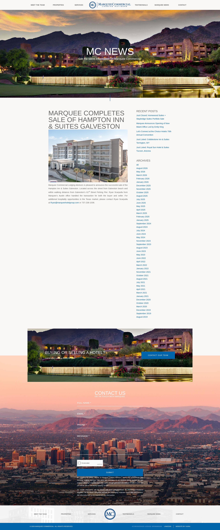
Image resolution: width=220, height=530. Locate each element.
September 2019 (143, 313)
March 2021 (141, 293)
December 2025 (143, 185)
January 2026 (142, 182)
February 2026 (142, 178)
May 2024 (140, 237)
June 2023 (141, 251)
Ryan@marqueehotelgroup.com (65, 203)
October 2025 (142, 192)
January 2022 (142, 268)
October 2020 (142, 303)
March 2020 (141, 306)
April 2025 (140, 210)
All (137, 165)
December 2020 (143, 300)
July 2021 (140, 282)
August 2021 (142, 279)
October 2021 (142, 275)
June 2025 (141, 203)
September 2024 (143, 223)
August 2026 (142, 168)
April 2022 (140, 261)
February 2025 (142, 217)
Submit (110, 472)
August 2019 (142, 317)
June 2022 (141, 258)
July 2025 (140, 199)
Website (179, 526)
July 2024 (140, 230)
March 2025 (141, 213)
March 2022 (141, 265)
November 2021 (143, 272)
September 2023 (143, 244)
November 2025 (143, 189)
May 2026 (140, 172)
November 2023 (143, 241)
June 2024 (141, 234)
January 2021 (142, 296)
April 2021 (140, 289)
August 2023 (142, 248)
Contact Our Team (158, 355)
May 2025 (140, 206)
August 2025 (142, 196)
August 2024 (142, 227)
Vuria (188, 526)
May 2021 (140, 286)
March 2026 (141, 175)
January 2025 (142, 220)
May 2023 (140, 255)
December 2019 (143, 310)
